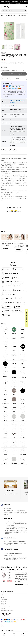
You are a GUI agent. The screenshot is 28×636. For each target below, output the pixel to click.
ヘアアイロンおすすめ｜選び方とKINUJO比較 (7, 244)
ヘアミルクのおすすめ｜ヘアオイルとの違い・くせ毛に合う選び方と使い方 (19, 245)
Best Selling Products (10, 15)
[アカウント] (23, 7)
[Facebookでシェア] (6, 149)
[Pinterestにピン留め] (14, 149)
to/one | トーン (13, 106)
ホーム (2, 15)
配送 (5, 63)
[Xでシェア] (10, 149)
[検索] (25, 11)
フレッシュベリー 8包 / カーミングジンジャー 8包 (15, 73)
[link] (14, 392)
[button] (26, 318)
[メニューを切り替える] (2, 7)
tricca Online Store (9, 630)
